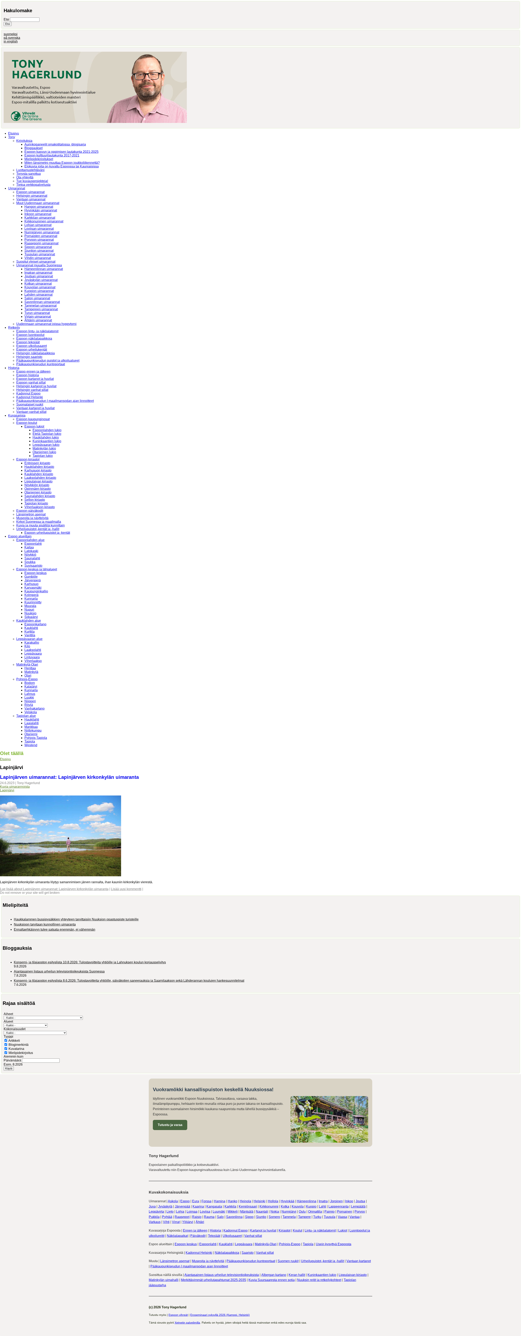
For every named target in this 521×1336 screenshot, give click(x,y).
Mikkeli (233, 1211)
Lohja (180, 1211)
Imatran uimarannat (38, 272)
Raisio (196, 1217)
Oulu (302, 1211)
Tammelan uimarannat (40, 305)
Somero (274, 1217)
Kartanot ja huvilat (263, 1230)
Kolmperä (31, 595)
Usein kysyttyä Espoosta (333, 1244)
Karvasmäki (33, 587)
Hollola (273, 1201)
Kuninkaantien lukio (47, 441)
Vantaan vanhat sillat (31, 412)
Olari (27, 675)
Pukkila (154, 1217)
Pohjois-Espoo (27, 679)
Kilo (27, 646)
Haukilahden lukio (46, 437)
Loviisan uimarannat (39, 228)
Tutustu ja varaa (170, 1125)
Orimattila (315, 1211)
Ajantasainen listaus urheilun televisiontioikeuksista (221, 1275)
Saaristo (248, 1252)
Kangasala (214, 1206)
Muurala (30, 606)
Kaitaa (29, 547)
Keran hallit (297, 1275)
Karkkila (230, 1206)
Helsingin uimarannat (31, 195)
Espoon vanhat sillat (31, 382)
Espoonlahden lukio (47, 430)
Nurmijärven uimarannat (41, 232)
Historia (13, 368)
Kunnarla (31, 598)
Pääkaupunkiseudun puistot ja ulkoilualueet (47, 360)
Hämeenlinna (306, 1201)
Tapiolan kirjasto (36, 503)
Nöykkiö (30, 554)
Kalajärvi (30, 686)
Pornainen (344, 1211)
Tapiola (29, 741)
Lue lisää (54, 889)
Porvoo (360, 1211)
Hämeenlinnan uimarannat (43, 269)
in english (11, 41)
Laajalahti (31, 723)
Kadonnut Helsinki (29, 397)
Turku (317, 1217)
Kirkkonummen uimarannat (43, 221)
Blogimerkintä (18, 1044)
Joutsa (360, 1201)
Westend (30, 745)
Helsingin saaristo (29, 357)
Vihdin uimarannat (37, 258)
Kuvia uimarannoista (15, 786)
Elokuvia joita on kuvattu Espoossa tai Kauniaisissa (61, 166)
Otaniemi (30, 734)
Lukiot (342, 1230)
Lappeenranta (338, 1206)
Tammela (289, 1217)
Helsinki (259, 1201)
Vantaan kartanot (358, 1261)
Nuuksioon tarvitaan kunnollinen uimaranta (45, 924)
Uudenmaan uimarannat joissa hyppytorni (46, 324)
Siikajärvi (31, 617)
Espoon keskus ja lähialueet (36, 569)
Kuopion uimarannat (39, 291)
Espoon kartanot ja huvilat (35, 379)
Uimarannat (16, 188)
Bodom (29, 683)
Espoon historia (27, 375)
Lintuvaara (32, 657)
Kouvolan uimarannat (39, 287)
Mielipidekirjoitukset (38, 159)
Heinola (245, 1201)
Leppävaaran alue (29, 639)
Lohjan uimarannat (37, 225)
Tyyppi (8, 1036)
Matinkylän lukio (44, 448)
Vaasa (342, 1217)
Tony (11, 137)
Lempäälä (358, 1206)
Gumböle (31, 576)
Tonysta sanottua (28, 173)
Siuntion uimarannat (39, 250)
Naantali (262, 1211)
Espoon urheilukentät (31, 349)
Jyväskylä (165, 1206)
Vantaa (354, 1217)
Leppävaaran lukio (46, 444)
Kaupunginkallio (36, 591)
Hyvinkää (287, 1201)
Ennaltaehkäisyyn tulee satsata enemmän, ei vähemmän (54, 929)
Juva (152, 1206)
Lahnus (29, 694)
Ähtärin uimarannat (38, 320)
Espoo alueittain (20, 536)
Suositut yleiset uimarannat (35, 261)
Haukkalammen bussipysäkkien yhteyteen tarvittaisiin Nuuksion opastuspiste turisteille (76, 919)
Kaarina (198, 1206)
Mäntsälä (246, 1211)
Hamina (219, 1201)
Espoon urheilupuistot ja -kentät (47, 532)
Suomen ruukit (288, 1261)
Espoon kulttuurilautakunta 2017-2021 (51, 155)
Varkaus (155, 1222)
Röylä (28, 705)
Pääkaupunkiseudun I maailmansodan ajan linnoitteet (55, 401)
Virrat (176, 1222)
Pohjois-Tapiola (35, 738)
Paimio (329, 1211)
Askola (173, 1201)
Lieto (170, 1211)
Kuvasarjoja (16, 415)
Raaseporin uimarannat (41, 243)
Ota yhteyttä (24, 177)
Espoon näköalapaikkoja (34, 338)
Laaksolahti (32, 650)
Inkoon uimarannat (37, 214)
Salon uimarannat (37, 298)
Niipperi (30, 701)
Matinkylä (31, 672)
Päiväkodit (198, 1236)
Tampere (304, 1217)
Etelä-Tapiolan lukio (47, 433)
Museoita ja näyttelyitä (32, 518)
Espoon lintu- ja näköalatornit (37, 331)
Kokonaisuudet (14, 1029)
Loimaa (192, 1211)
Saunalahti (32, 558)
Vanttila (29, 635)
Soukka (29, 562)
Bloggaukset (33, 148)
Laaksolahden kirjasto (40, 477)
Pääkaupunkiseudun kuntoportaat (40, 364)
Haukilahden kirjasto (39, 466)
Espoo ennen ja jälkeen (33, 371)
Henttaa (30, 668)
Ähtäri (200, 1222)
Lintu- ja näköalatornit (320, 1230)
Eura (195, 1201)
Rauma (209, 1217)
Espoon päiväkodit (29, 510)
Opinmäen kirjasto (37, 488)
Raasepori (182, 1217)
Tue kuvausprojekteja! (32, 181)
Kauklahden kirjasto (38, 474)
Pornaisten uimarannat (40, 236)
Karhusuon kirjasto (37, 470)
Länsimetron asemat (31, 514)
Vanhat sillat (253, 1236)
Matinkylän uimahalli (163, 1280)
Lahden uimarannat (38, 294)
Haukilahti (31, 719)
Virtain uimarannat (37, 316)
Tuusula (329, 1217)
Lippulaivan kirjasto (38, 481)
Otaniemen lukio (44, 452)
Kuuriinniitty (33, 602)
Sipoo (249, 1217)
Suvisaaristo (33, 565)
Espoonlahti (33, 543)
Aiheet (8, 1014)
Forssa (206, 1201)
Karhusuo (31, 584)
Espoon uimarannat (30, 192)
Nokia (274, 1211)
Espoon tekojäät (28, 342)
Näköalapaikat (177, 1236)
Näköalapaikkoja (227, 1252)
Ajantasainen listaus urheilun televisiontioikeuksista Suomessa (59, 971)
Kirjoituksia (24, 140)
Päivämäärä (13, 1060)
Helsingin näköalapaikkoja (35, 353)
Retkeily (14, 327)
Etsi (7, 19)
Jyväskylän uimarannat (41, 280)
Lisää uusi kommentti (126, 889)
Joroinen (336, 1201)
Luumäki (219, 1211)
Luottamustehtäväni (30, 170)
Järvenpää (182, 1206)
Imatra (323, 1201)
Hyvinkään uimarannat (40, 210)
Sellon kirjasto (34, 499)
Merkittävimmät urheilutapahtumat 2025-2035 (213, 1280)
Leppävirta (156, 1211)
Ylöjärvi (187, 1222)
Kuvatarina (16, 1048)
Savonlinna (234, 1217)
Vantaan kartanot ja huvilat (35, 408)
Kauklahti (31, 628)
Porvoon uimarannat (39, 239)
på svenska (12, 37)
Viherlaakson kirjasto (39, 507)
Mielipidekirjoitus (21, 1053)
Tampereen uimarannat (41, 309)
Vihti (166, 1222)
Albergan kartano (273, 1275)
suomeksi (11, 34)
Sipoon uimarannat (38, 247)
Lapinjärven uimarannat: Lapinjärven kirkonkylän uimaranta (69, 777)
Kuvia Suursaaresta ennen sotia (271, 1280)
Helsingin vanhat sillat (32, 390)
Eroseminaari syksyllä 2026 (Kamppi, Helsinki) (220, 1314)
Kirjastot (284, 1230)
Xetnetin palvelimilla (187, 1322)
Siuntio (261, 1217)
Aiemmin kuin (13, 1056)
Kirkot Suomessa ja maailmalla (38, 521)
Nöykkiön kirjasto (36, 485)
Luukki (29, 697)
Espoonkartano (35, 624)
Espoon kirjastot (27, 459)
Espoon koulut (26, 423)
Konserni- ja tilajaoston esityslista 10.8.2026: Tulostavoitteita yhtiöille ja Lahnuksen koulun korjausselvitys (90, 962)
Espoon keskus (35, 573)
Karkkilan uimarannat (39, 217)
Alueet (8, 1021)
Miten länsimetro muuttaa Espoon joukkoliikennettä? (62, 162)
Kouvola (298, 1206)
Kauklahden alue (28, 620)
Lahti (322, 1206)
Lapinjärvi (7, 790)
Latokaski (31, 551)
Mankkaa (31, 727)
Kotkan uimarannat (38, 283)
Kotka (285, 1206)
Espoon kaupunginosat (33, 419)
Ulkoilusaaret (232, 1236)
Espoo (185, 1201)
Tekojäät (214, 1236)
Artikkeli (14, 1040)
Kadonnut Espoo (28, 393)
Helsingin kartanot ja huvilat (36, 386)
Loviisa (205, 1211)
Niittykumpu (33, 730)
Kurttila (29, 631)
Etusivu (13, 133)
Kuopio (311, 1206)
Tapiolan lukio (43, 455)
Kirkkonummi (268, 1206)
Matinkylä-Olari (27, 664)
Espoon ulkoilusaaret (31, 346)
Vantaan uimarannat (30, 199)
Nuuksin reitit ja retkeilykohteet (319, 1280)
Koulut (297, 1230)
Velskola (30, 712)
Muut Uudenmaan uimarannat (37, 203)
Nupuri (29, 609)
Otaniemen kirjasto (37, 492)
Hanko (232, 1201)
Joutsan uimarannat (38, 276)
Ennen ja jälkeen (195, 1230)
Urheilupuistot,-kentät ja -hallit (37, 529)
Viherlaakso (33, 661)
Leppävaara (33, 653)
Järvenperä (32, 580)
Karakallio (31, 642)
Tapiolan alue (26, 716)
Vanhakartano (34, 708)
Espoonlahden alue (30, 540)
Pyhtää (167, 1217)
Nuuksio (30, 613)
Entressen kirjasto (37, 463)
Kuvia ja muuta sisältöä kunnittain (40, 525)
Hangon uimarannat (38, 206)
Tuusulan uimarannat (39, 254)
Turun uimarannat (37, 313)
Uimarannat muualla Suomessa (39, 265)
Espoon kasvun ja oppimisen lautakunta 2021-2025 (61, 151)
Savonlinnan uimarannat (42, 302)
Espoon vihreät (178, 1314)
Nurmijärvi (288, 1211)
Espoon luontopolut (30, 335)
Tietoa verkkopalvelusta (33, 184)
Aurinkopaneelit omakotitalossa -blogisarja (55, 144)
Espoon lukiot (34, 426)
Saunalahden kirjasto (39, 496)
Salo (220, 1217)
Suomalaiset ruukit (29, 404)
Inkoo (349, 1201)
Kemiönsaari (248, 1206)
